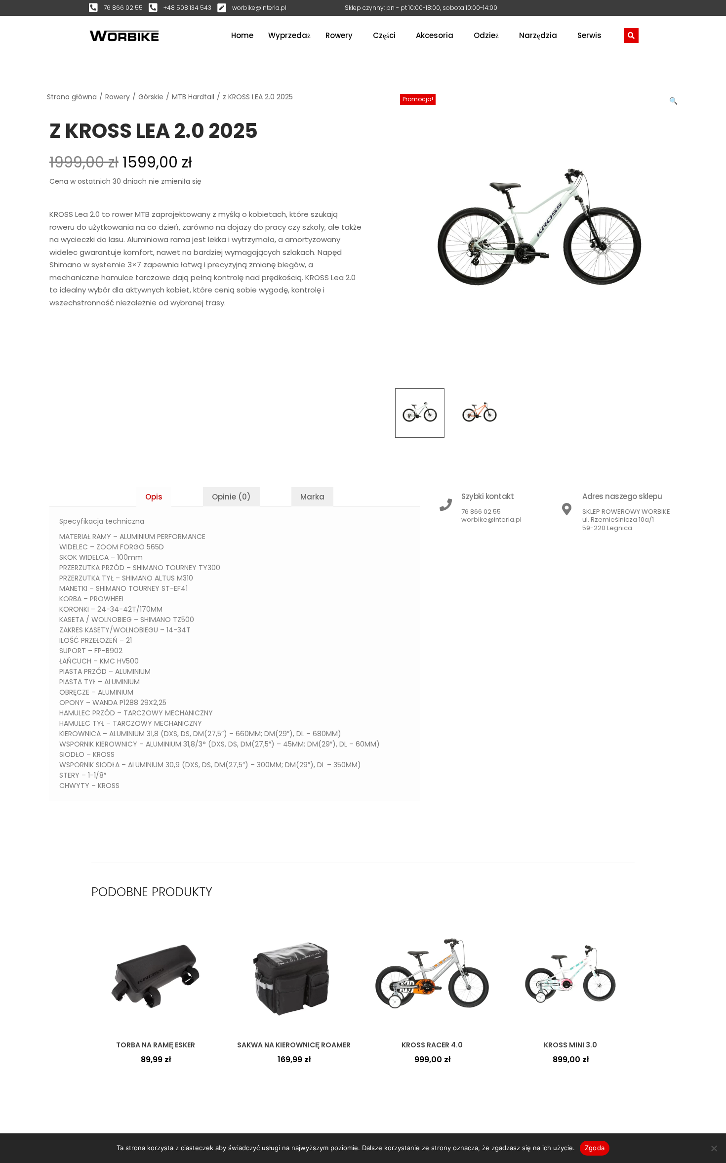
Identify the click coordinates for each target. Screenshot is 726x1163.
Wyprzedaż (289, 35)
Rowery (339, 35)
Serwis (589, 35)
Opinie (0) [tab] (231, 497)
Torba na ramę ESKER (155, 1045)
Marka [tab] (312, 497)
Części (384, 35)
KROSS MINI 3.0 (570, 1045)
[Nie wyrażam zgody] (714, 1148)
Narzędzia (538, 35)
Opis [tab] (153, 497)
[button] (674, 99)
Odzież (486, 35)
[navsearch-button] (631, 35)
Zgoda (595, 1148)
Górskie (150, 97)
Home (242, 35)
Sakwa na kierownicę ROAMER (294, 1045)
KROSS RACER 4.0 (432, 1045)
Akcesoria (434, 35)
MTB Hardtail (193, 97)
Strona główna (72, 97)
